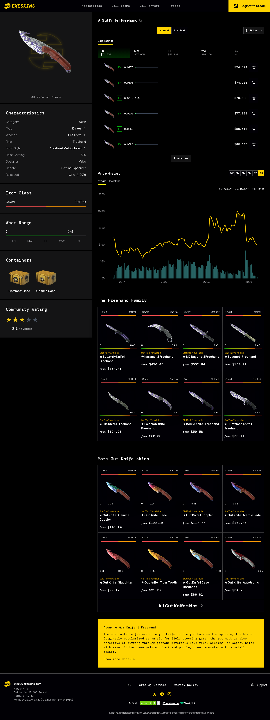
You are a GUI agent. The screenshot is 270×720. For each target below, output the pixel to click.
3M (243, 173)
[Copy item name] (140, 20)
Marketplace (92, 6)
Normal (164, 30)
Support (261, 685)
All (261, 173)
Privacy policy (185, 685)
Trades (174, 6)
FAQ (128, 685)
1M (237, 173)
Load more (181, 158)
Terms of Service (152, 685)
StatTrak (180, 30)
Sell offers (149, 6)
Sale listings (105, 41)
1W (232, 173)
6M (249, 173)
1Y (255, 173)
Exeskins (114, 181)
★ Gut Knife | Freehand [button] (118, 20)
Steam (102, 181)
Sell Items (120, 6)
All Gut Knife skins (177, 606)
